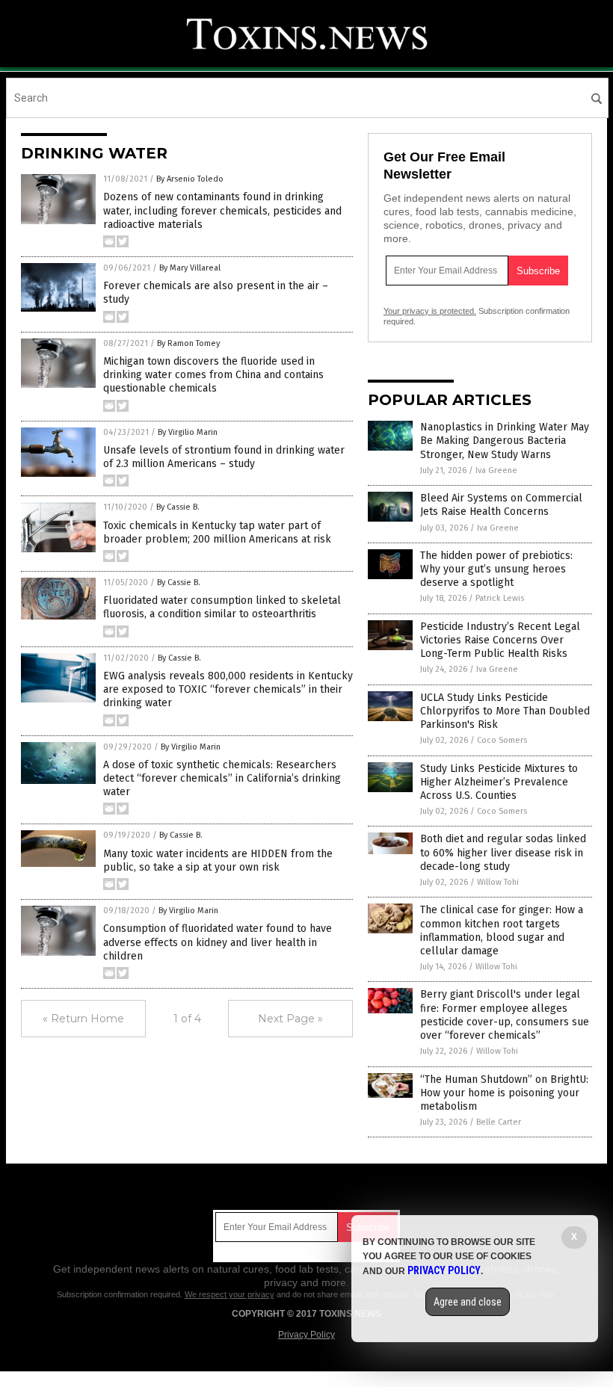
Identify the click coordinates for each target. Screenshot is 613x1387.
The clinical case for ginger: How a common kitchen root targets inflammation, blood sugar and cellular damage (501, 930)
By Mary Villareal (190, 268)
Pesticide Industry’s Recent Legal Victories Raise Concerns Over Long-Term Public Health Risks (500, 640)
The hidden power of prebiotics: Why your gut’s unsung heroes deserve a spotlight (496, 569)
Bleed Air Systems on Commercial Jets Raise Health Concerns (501, 505)
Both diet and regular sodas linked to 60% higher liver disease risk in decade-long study (503, 852)
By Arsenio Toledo (190, 179)
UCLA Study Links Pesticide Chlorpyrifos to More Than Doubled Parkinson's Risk (505, 711)
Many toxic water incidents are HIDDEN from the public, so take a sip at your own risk (218, 860)
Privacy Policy (306, 1334)
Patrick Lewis (499, 598)
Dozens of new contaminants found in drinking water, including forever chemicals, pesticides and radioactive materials (222, 210)
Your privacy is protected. (429, 310)
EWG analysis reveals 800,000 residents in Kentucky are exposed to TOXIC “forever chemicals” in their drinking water (228, 689)
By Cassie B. (178, 507)
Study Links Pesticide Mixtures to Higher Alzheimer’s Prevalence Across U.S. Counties (499, 782)
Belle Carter (498, 1122)
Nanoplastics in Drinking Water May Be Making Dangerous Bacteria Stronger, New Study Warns (504, 440)
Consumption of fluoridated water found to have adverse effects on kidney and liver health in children (217, 942)
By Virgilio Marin (188, 432)
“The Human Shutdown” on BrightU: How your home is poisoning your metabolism (504, 1093)
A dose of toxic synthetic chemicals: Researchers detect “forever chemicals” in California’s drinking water (222, 778)
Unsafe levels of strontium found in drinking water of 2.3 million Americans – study (224, 457)
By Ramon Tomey (188, 343)
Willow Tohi (498, 882)
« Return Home (83, 1018)
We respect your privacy (229, 1294)
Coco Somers (502, 740)
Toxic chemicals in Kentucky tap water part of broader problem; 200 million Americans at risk (217, 532)
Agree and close (468, 1302)
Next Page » (290, 1018)
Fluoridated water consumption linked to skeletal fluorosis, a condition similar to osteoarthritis (222, 607)
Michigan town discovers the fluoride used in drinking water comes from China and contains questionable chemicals (213, 375)
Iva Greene (496, 470)
